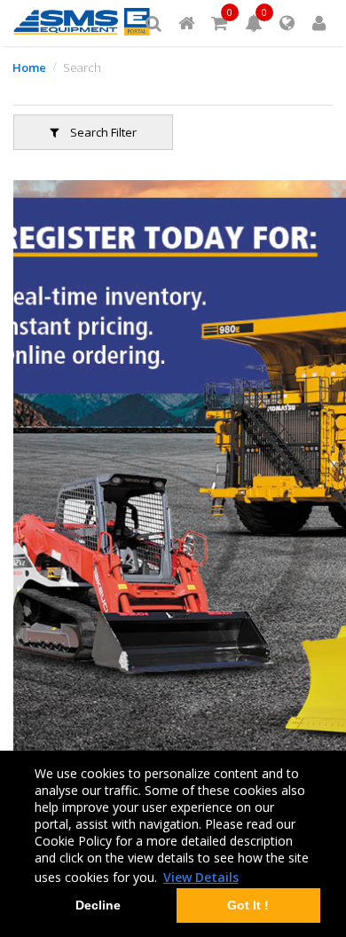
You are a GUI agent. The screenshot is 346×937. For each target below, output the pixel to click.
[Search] (153, 24)
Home (29, 67)
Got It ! (248, 905)
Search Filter (102, 132)
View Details (201, 877)
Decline (98, 905)
